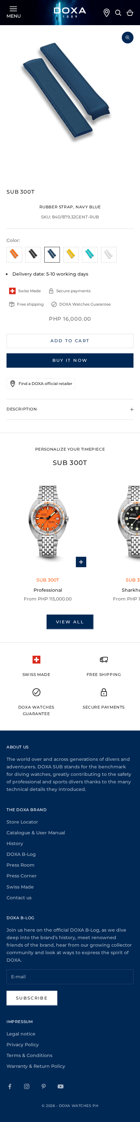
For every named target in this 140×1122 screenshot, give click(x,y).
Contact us (19, 898)
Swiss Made (20, 887)
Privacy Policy (23, 1045)
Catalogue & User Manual (36, 833)
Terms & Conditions (29, 1055)
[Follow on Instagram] (26, 1086)
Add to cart (70, 340)
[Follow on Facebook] (10, 1086)
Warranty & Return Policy (36, 1066)
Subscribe (32, 998)
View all (70, 621)
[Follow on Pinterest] (43, 1086)
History (15, 843)
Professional (48, 590)
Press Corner (22, 876)
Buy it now (70, 360)
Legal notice (21, 1034)
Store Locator (22, 822)
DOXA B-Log (21, 854)
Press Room (21, 865)
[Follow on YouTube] (60, 1086)
